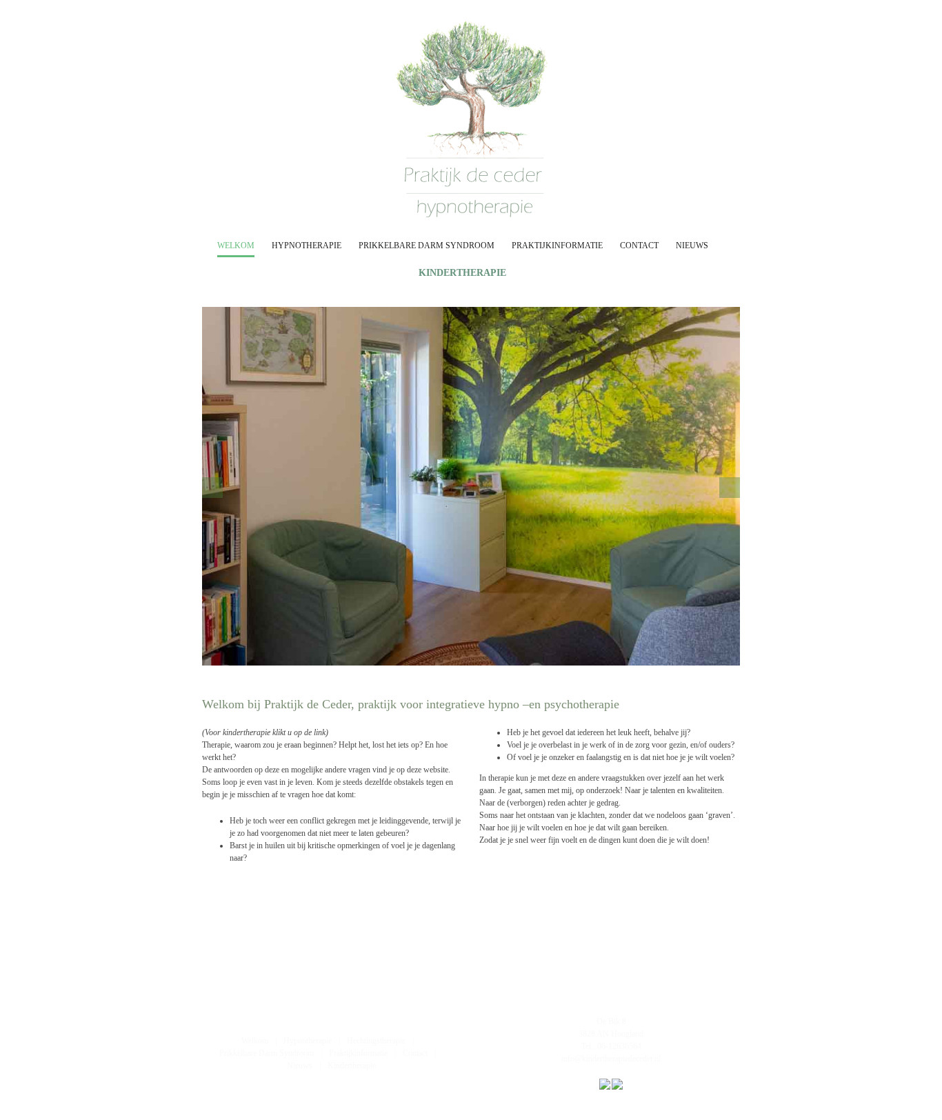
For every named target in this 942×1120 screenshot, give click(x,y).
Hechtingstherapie (376, 1041)
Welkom (254, 1041)
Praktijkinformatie (358, 1053)
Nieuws (299, 1065)
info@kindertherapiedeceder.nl (611, 1058)
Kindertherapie (352, 1065)
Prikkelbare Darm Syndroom (266, 1053)
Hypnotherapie (307, 1041)
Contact (415, 1053)
